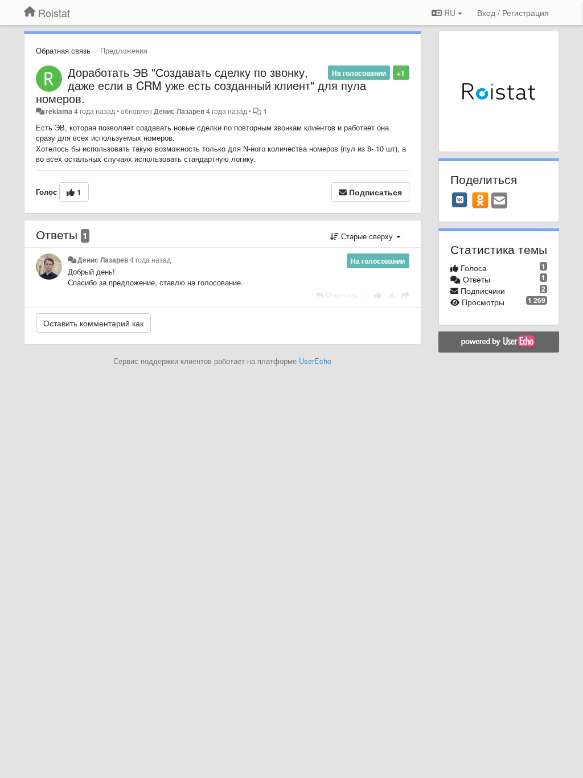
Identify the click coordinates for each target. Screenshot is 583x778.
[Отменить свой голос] (392, 294)
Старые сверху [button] (367, 236)
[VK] (460, 199)
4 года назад (150, 260)
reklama (59, 111)
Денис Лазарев (179, 111)
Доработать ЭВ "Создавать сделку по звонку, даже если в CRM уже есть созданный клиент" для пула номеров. (201, 85)
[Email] (499, 201)
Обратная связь (63, 50)
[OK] (480, 199)
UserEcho (315, 360)
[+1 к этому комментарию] (377, 294)
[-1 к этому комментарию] (405, 294)
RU (450, 12)
